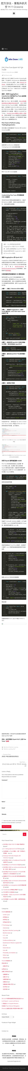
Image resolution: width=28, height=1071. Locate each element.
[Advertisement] (14, 32)
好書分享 (5, 966)
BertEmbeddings (19, 266)
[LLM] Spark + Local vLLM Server (10, 1001)
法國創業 (5, 974)
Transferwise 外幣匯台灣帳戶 (10, 889)
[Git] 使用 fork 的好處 (8, 892)
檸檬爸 (16, 72)
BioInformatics (7, 933)
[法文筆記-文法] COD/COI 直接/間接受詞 (13, 844)
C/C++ (4, 935)
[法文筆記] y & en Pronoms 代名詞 (12, 864)
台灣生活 (4, 969)
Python (5, 955)
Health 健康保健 (6, 912)
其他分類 (4, 963)
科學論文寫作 (6, 922)
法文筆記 (5, 986)
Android (5, 928)
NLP (14, 749)
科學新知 (5, 917)
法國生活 (5, 982)
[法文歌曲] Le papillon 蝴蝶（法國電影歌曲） (14, 899)
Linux (4, 950)
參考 (7, 741)
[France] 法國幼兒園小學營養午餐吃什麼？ (12, 1008)
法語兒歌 (5, 989)
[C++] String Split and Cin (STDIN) (11, 848)
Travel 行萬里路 (6, 960)
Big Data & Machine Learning (11, 747)
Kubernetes (6, 947)
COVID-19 (5, 914)
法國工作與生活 (6, 971)
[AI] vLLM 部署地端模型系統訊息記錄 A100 (13, 998)
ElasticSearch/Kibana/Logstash (11, 942)
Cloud (4, 938)
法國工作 (5, 977)
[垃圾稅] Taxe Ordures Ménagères (10, 1006)
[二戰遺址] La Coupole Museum (10, 1003)
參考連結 (8, 270)
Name (4, 801)
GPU (4, 945)
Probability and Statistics (9, 952)
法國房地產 (6, 979)
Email (4, 808)
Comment (5, 780)
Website (4, 814)
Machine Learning (8, 749)
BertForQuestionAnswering (9, 268)
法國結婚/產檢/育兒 (8, 984)
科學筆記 (5, 919)
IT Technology (5, 925)
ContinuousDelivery (8, 940)
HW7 (21, 103)
